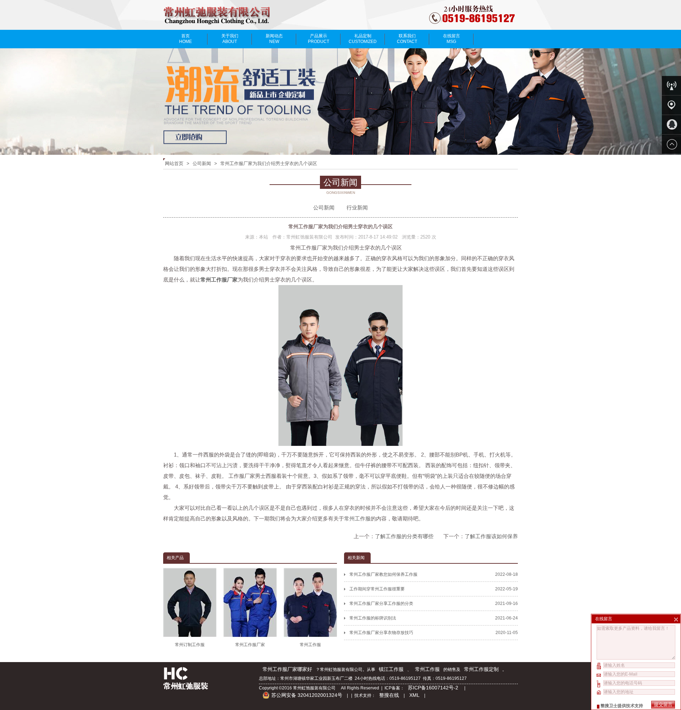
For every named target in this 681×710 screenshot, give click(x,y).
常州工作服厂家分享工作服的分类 (433, 603)
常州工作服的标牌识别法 (433, 618)
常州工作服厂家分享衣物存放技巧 (433, 632)
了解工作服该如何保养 (491, 536)
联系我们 (407, 38)
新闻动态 (274, 38)
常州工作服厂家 (250, 644)
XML (414, 695)
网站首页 (174, 163)
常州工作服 (357, 518)
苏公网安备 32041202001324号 (306, 695)
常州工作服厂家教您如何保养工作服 (433, 574)
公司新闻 (202, 163)
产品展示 (318, 38)
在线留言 (451, 38)
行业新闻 (357, 207)
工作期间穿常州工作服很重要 (433, 588)
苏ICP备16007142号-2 (434, 687)
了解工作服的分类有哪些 (404, 536)
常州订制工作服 (190, 644)
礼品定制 (363, 38)
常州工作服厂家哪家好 (287, 669)
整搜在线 (389, 695)
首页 (185, 38)
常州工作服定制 (481, 669)
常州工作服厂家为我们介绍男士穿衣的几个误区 (268, 163)
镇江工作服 (391, 669)
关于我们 (229, 38)
